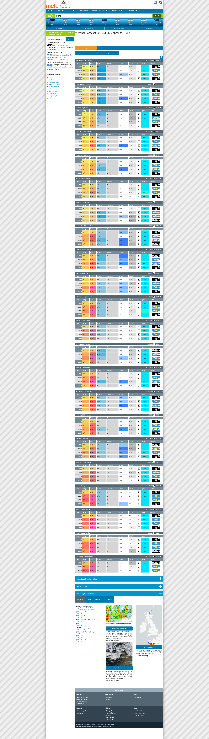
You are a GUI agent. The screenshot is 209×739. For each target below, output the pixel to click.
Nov (130, 48)
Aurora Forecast (54, 82)
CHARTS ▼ (59, 11)
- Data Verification (110, 713)
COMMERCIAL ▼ (131, 11)
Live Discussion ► (149, 647)
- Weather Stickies (139, 711)
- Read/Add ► (80, 630)
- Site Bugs (108, 715)
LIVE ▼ (49, 11)
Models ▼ (98, 599)
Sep (86, 48)
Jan (86, 53)
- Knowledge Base (82, 711)
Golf (50, 98)
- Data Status (109, 720)
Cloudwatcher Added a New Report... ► (60, 33)
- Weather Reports (82, 697)
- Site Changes (109, 717)
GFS (50, 89)
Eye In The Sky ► (119, 668)
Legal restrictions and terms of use (85, 724)
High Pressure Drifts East (85, 608)
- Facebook (108, 697)
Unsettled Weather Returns (86, 609)
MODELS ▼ (71, 11)
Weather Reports (54, 87)
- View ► (79, 634)
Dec (152, 48)
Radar (50, 77)
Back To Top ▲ (119, 690)
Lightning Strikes (55, 96)
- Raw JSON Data (139, 713)
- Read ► (79, 614)
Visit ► (70, 39)
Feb (108, 53)
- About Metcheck (82, 701)
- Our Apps (137, 697)
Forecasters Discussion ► (119, 628)
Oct (108, 48)
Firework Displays (54, 84)
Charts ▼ (109, 599)
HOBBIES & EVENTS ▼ (99, 11)
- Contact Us (80, 704)
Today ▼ (80, 599)
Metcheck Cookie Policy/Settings (105, 724)
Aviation (51, 80)
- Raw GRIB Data (139, 715)
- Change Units (109, 711)
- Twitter (107, 699)
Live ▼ (89, 599)
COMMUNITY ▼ (83, 11)
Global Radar (53, 93)
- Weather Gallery (82, 699)
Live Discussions (54, 91)
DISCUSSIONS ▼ (116, 11)
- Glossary (79, 713)
